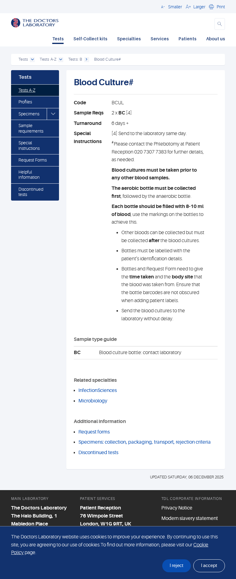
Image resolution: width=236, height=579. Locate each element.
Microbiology (92, 401)
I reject (176, 565)
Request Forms (32, 160)
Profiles (25, 101)
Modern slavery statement (189, 518)
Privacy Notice (176, 508)
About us (215, 38)
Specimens (28, 113)
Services (160, 38)
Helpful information (29, 175)
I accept (209, 565)
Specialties (129, 38)
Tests (58, 38)
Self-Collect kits (90, 38)
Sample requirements (30, 128)
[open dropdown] (32, 59)
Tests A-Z (26, 90)
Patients (187, 38)
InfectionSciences (97, 390)
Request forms (94, 432)
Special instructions (29, 145)
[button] (170, 6)
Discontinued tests (30, 192)
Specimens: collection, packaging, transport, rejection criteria (144, 442)
